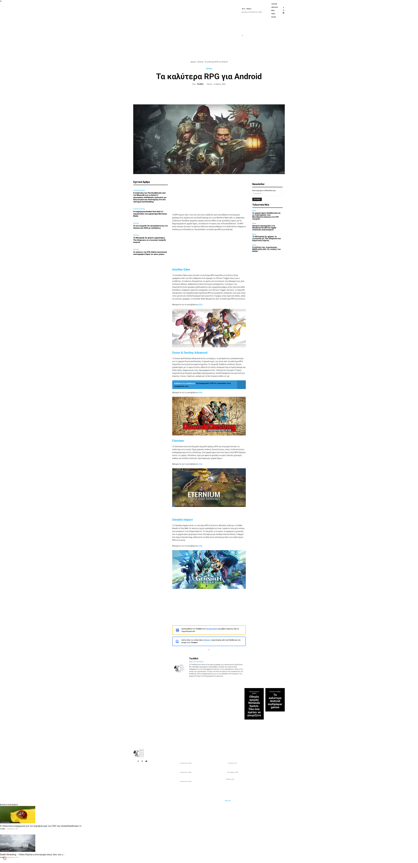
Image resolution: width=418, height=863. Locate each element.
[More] (224, 93)
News (254, 210)
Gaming (200, 62)
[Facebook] (283, 8)
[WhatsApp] (209, 93)
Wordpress (223, 763)
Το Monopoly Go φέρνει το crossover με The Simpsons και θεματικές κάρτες (266, 238)
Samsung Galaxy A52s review (231, 776)
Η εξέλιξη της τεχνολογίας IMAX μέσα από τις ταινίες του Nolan (266, 249)
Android (222, 779)
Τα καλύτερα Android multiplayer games (275, 701)
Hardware (223, 772)
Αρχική (193, 62)
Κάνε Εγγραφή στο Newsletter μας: (264, 190)
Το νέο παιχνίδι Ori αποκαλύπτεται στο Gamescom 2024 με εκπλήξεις (150, 227)
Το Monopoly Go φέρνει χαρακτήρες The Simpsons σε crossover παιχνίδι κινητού (149, 240)
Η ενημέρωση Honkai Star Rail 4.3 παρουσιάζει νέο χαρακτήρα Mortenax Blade (150, 213)
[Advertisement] (209, 196)
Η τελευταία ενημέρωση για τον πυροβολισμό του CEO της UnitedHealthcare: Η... (41, 826)
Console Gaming (139, 190)
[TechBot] (180, 668)
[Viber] (219, 93)
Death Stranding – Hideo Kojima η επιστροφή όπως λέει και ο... (32, 854)
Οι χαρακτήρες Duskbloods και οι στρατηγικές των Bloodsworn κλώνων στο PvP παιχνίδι (266, 216)
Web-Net (228, 800)
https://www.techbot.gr (196, 661)
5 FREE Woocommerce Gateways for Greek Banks (236, 759)
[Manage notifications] (5, 858)
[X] (283, 10)
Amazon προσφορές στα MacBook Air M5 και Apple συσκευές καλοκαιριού (264, 228)
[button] (257, 50)
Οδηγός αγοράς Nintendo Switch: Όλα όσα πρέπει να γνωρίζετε (254, 706)
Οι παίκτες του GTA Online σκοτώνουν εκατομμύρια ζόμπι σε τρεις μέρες (150, 253)
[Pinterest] (204, 93)
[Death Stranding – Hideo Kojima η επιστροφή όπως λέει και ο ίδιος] (209, 843)
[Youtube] (283, 13)
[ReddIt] (214, 93)
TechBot (200, 84)
